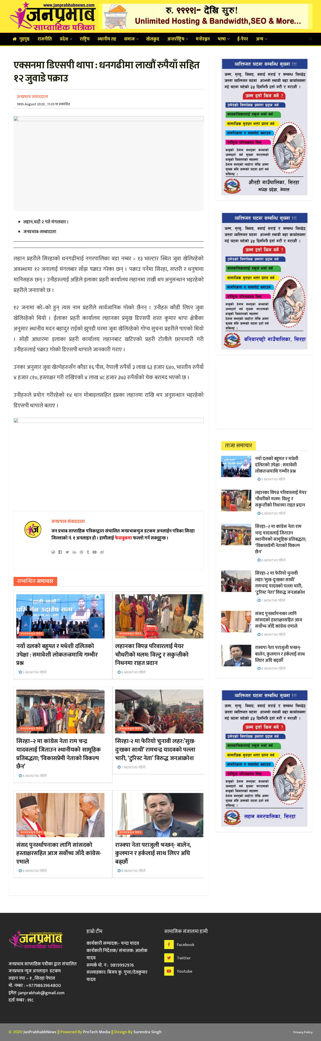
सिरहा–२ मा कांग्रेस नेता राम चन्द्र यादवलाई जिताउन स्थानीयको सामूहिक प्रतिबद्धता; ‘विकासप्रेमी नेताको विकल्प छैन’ (58, 754)
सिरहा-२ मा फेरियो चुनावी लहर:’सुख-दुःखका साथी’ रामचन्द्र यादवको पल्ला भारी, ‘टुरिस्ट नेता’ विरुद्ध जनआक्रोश (155, 749)
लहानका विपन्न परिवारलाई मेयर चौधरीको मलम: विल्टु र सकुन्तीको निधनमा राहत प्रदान (152, 654)
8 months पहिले (34, 871)
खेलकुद (152, 39)
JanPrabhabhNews (39, 1031)
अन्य (259, 39)
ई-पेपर (242, 39)
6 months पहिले (133, 672)
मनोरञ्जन (203, 39)
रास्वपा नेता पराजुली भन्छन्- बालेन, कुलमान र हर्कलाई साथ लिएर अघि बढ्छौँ (153, 853)
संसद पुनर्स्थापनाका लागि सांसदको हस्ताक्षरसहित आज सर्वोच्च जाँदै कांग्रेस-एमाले (58, 853)
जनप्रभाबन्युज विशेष (31, 634)
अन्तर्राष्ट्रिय (175, 39)
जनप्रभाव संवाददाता (32, 96)
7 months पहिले (133, 767)
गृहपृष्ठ (24, 39)
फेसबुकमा (123, 538)
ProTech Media (96, 1031)
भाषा (222, 39)
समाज (129, 39)
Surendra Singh (147, 1031)
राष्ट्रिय (85, 39)
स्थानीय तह (107, 39)
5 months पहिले (34, 672)
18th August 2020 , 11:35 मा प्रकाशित (43, 104)
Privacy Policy (302, 1032)
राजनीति (45, 39)
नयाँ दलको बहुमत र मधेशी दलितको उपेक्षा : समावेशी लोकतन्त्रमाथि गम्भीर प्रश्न (57, 654)
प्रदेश (64, 39)
